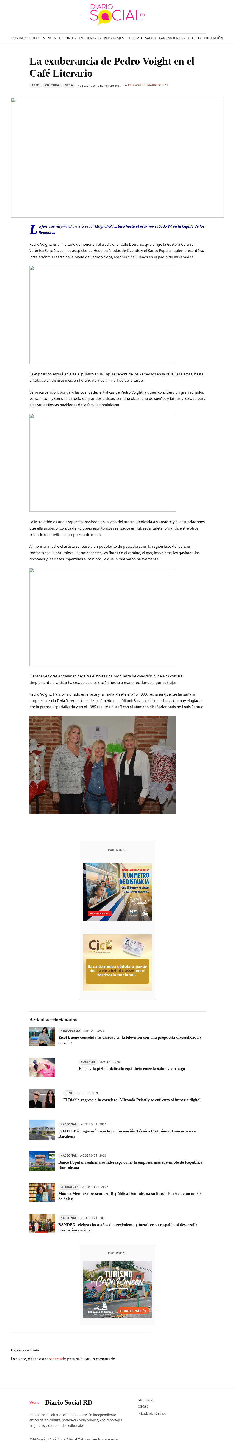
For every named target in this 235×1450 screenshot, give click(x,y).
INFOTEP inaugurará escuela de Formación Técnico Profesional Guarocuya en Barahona (127, 1134)
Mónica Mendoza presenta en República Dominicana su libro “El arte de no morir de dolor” (129, 1196)
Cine (69, 1093)
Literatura (69, 1187)
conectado (57, 1358)
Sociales (88, 1062)
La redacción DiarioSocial (145, 85)
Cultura (52, 85)
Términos (160, 1414)
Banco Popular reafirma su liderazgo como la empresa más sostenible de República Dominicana (130, 1165)
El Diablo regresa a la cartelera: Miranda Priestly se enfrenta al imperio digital (132, 1099)
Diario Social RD (68, 1402)
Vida (69, 85)
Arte (35, 85)
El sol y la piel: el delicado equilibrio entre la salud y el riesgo (132, 1068)
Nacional (68, 1124)
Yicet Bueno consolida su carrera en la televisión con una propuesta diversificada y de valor (130, 1040)
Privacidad (145, 1414)
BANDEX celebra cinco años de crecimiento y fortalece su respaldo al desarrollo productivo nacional (128, 1227)
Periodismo (70, 1030)
